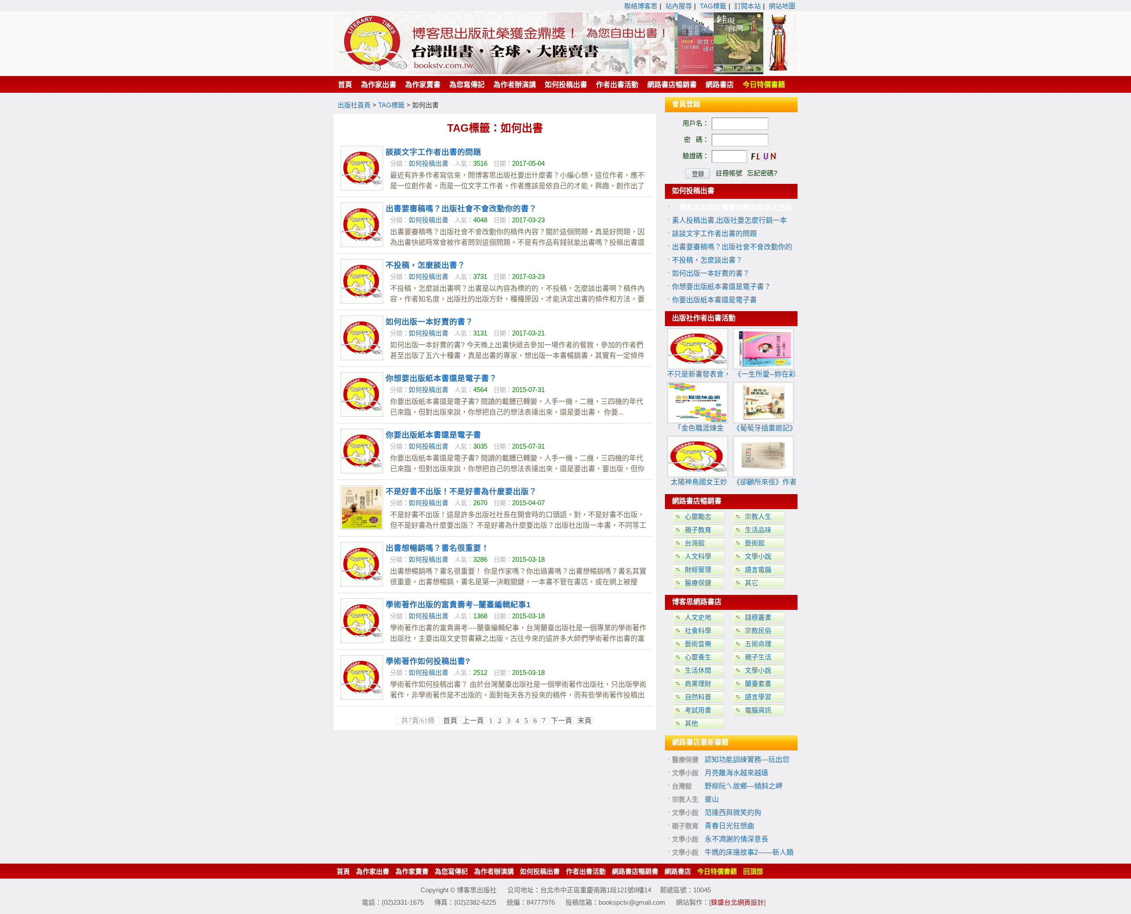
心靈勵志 (698, 516)
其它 (751, 582)
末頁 (584, 720)
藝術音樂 (698, 643)
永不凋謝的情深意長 (736, 839)
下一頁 (561, 720)
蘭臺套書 (758, 683)
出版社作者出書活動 (704, 318)
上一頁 (473, 720)
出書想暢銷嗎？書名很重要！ (437, 548)
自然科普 (698, 697)
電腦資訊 (758, 710)
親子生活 (758, 657)
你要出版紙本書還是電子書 (433, 434)
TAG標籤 (713, 6)
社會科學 (698, 630)
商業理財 (698, 683)
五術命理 (758, 643)
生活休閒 (698, 670)
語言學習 (758, 697)
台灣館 (695, 543)
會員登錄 (686, 104)
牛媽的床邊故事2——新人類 (749, 852)
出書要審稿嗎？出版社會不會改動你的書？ (461, 208)
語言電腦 (758, 569)
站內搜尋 (678, 6)
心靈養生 (698, 657)
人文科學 (698, 556)
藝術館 (755, 543)
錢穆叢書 (758, 617)
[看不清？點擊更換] (764, 156)
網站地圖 (782, 6)
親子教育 (698, 529)
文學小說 (758, 556)
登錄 (698, 173)
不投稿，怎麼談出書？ (425, 265)
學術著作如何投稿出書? (428, 661)
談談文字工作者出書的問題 (433, 152)
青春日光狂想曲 (729, 826)
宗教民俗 (758, 630)
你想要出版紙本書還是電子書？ (441, 378)
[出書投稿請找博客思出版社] (565, 72)
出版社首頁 (354, 105)
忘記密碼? (762, 173)
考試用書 (698, 710)
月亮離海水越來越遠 (736, 773)
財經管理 (698, 569)
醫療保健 (698, 582)
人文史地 (698, 617)
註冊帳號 (729, 173)
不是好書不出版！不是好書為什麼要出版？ (461, 491)
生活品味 (758, 529)
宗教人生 (758, 516)
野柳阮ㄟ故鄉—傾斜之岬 (743, 786)
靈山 (712, 799)
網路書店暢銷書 (696, 501)
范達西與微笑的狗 (733, 812)
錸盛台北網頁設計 (737, 902)
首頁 (450, 720)
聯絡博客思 (640, 6)
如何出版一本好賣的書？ (429, 321)
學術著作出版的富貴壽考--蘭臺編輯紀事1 (458, 604)
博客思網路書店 (696, 602)
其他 (691, 723)
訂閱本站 (747, 6)
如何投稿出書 (428, 163)
